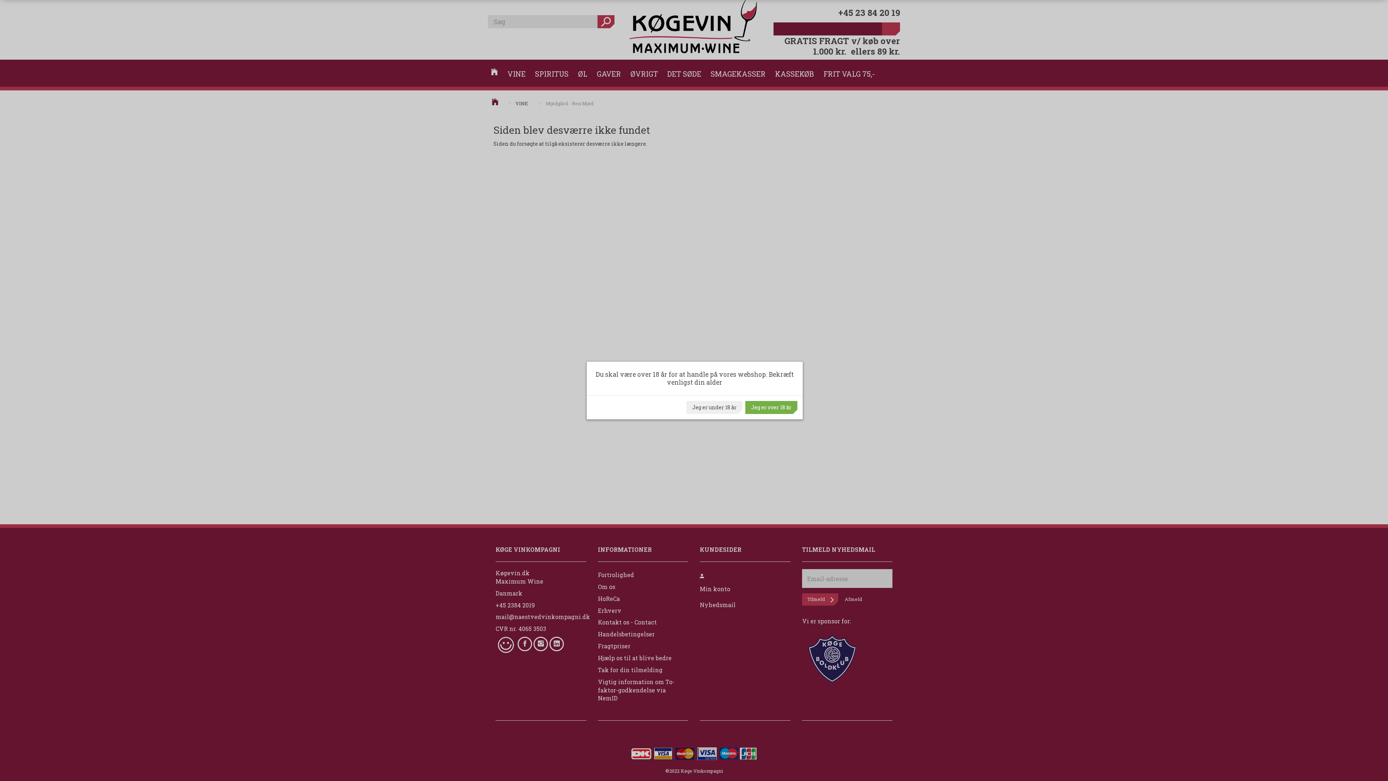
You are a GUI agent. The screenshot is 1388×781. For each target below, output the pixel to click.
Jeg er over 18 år (771, 407)
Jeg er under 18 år (714, 407)
